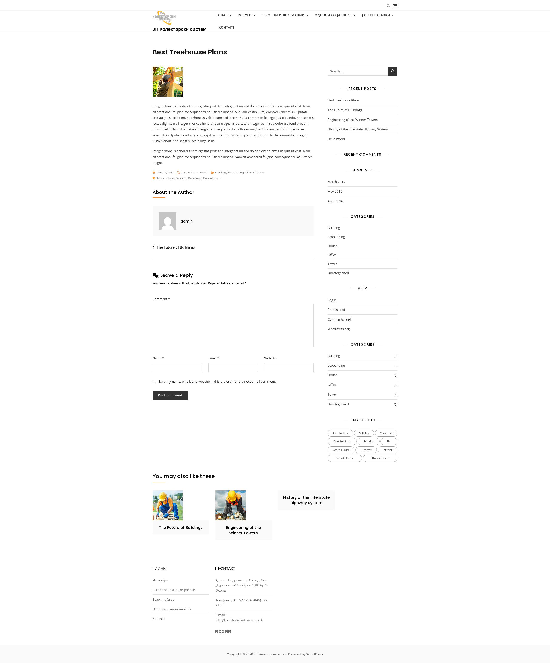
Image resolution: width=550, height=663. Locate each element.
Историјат (160, 580)
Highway (366, 450)
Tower (259, 172)
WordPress (314, 654)
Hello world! (337, 139)
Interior (387, 450)
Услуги (245, 15)
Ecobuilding (236, 172)
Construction (342, 441)
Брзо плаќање (163, 599)
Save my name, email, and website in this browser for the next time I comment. (217, 381)
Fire (389, 441)
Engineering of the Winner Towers (353, 119)
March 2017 (336, 182)
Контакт (226, 27)
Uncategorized (338, 273)
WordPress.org (339, 329)
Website (270, 358)
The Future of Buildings (176, 247)
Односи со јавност (333, 15)
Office (249, 172)
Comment (161, 299)
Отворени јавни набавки (172, 609)
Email (213, 358)
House (332, 246)
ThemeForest (380, 458)
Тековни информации (283, 15)
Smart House (344, 458)
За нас (221, 15)
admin (186, 221)
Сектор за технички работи (174, 590)
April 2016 (335, 201)
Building (220, 172)
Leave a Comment (195, 172)
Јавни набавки (376, 15)
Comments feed (339, 319)
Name (158, 358)
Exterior (369, 441)
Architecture (165, 178)
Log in (332, 300)
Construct (195, 178)
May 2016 (335, 191)
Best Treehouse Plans (343, 100)
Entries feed (336, 309)
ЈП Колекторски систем (179, 29)
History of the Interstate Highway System (358, 129)
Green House (212, 178)
